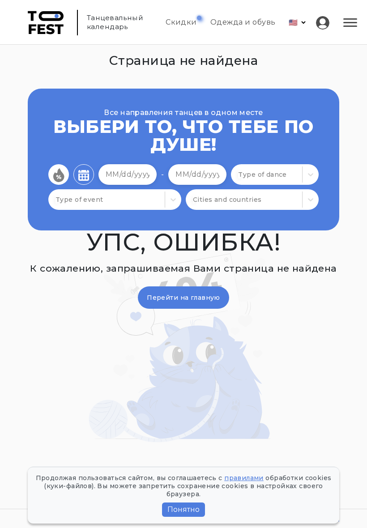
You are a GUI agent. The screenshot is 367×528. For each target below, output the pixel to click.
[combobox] (239, 174)
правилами (244, 478)
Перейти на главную (183, 298)
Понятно (183, 509)
